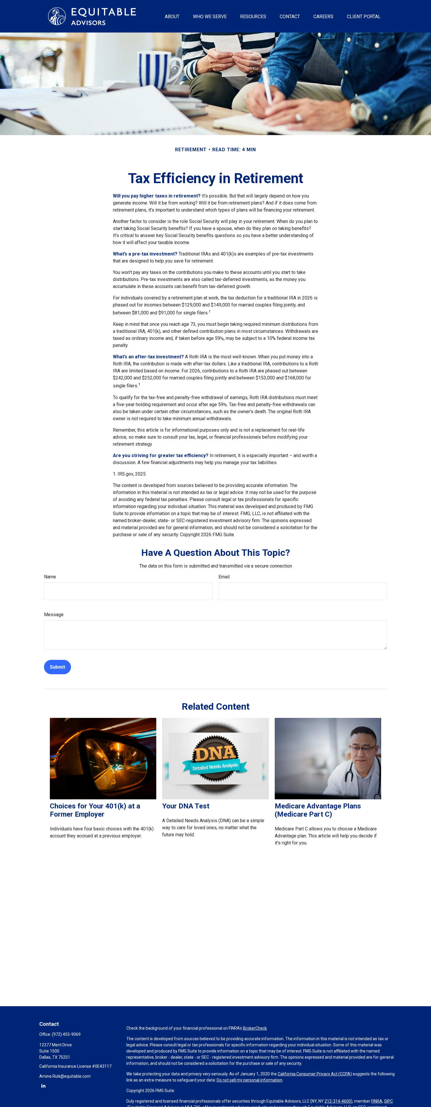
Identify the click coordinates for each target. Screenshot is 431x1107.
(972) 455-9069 (66, 1034)
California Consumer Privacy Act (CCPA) (315, 1074)
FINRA (376, 1101)
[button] (172, 16)
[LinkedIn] (43, 1085)
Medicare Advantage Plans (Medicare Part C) (318, 810)
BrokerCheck (255, 1028)
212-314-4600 (338, 1101)
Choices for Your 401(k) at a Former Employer (95, 810)
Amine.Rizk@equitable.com (65, 1076)
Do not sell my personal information (249, 1080)
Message (54, 614)
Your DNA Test (185, 806)
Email (224, 577)
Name (50, 577)
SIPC (388, 1101)
